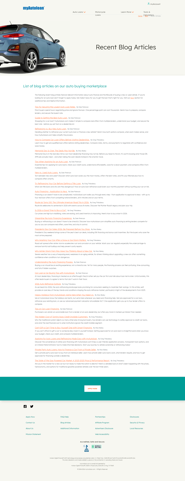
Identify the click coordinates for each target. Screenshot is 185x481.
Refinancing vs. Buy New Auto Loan (51, 129)
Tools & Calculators (149, 12)
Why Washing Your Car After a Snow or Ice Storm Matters (61, 240)
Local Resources (136, 428)
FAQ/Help (64, 417)
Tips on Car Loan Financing (47, 309)
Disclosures (134, 417)
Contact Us (30, 423)
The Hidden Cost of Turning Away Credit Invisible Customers (61, 317)
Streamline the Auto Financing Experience (53, 218)
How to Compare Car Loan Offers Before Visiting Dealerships (62, 140)
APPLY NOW (92, 389)
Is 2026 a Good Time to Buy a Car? (51, 210)
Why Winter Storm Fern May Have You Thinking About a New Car (64, 251)
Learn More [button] (126, 12)
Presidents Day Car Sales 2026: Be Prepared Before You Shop (62, 229)
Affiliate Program (102, 423)
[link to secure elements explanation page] (86, 446)
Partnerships (100, 417)
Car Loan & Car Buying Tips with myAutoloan (55, 273)
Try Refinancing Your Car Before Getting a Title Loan (58, 183)
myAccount (155, 4)
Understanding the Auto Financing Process (54, 262)
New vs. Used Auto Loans (46, 172)
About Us (29, 428)
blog (132, 98)
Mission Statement (33, 434)
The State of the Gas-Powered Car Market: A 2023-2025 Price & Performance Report (72, 360)
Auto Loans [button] (78, 12)
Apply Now (30, 417)
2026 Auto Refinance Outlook (48, 284)
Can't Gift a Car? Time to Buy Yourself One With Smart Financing (63, 327)
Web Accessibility (102, 434)
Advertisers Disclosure (104, 428)
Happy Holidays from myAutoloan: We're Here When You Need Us (64, 295)
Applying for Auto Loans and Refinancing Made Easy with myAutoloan (66, 338)
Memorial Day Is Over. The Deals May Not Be (55, 150)
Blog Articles (65, 423)
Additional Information (69, 428)
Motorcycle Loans (100, 12)
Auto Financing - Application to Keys (51, 191)
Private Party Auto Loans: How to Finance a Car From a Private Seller (65, 349)
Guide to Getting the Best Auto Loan (51, 118)
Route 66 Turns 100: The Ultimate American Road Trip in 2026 (62, 202)
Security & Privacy (137, 423)
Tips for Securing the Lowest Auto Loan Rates (55, 107)
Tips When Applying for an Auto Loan (51, 161)
